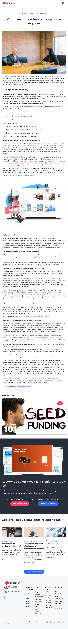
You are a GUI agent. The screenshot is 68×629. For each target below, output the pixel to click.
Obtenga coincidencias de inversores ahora (16, 386)
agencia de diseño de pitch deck (53, 380)
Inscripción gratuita (19, 503)
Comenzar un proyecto (48, 503)
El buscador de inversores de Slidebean (15, 157)
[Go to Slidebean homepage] (9, 3)
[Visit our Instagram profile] (62, 623)
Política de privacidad (7, 622)
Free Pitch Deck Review (58, 607)
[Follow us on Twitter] (55, 623)
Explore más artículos (34, 571)
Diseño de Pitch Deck (48, 597)
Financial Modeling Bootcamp (38, 611)
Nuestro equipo (27, 595)
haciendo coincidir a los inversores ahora (22, 175)
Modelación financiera (48, 601)
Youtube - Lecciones (38, 600)
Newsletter (28, 606)
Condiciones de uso (20, 622)
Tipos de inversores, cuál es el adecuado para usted (33, 316)
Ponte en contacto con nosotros (33, 622)
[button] (62, 3)
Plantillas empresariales (59, 597)
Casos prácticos (37, 605)
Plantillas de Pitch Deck (58, 602)
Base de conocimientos (39, 595)
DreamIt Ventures (40, 284)
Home (24, 13)
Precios (27, 598)
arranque (14, 278)
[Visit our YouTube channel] (47, 623)
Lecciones (42, 13)
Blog (32, 13)
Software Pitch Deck (58, 593)
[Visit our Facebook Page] (58, 623)
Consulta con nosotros (29, 602)
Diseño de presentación (48, 606)
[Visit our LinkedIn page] (51, 623)
